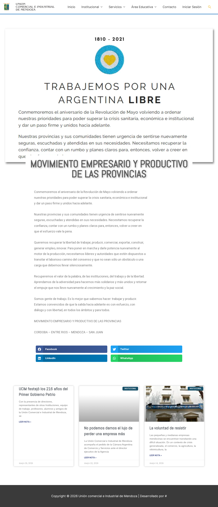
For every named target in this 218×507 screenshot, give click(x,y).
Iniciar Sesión (191, 7)
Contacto (169, 7)
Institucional (90, 7)
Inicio (71, 7)
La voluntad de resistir (168, 428)
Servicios (115, 7)
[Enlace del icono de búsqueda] (210, 7)
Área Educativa (142, 7)
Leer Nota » (25, 422)
